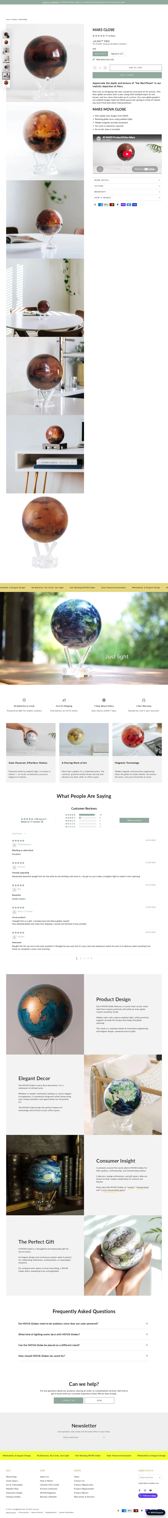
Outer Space (12, 1481)
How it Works (46, 1481)
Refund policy (11, 1513)
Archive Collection (48, 1488)
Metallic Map (12, 1488)
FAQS (99, 1400)
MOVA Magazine (48, 1493)
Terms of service (37, 1512)
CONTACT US (68, 1400)
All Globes (14, 19)
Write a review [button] (134, 820)
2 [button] (80, 958)
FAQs (76, 1476)
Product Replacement (84, 1488)
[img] (18, 840)
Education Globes (14, 1493)
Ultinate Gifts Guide (49, 1485)
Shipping (106, 44)
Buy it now (127, 75)
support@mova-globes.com (148, 1483)
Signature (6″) (117, 54)
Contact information (66, 1512)
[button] (99, 35)
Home (8, 19)
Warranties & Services (84, 1496)
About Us (44, 1476)
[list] (84, 705)
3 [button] (84, 958)
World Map (11, 1476)
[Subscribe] (104, 1437)
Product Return (81, 1493)
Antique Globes (13, 1496)
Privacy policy (24, 1512)
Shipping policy (51, 1512)
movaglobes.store (19, 1509)
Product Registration (83, 1485)
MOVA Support (157, 1513)
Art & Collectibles (14, 1485)
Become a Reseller (48, 1496)
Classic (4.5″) (100, 54)
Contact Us (79, 1481)
